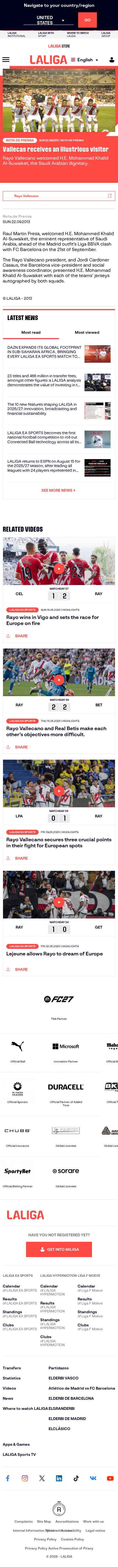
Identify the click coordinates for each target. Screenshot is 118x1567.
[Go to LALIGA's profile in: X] (42, 1479)
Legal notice (95, 1530)
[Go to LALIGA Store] (59, 46)
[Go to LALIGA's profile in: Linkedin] (59, 1479)
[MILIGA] (110, 59)
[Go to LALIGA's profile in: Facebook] (8, 1479)
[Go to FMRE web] (59, 1509)
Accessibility (71, 1530)
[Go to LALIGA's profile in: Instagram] (25, 1479)
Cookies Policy (72, 1539)
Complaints (24, 1521)
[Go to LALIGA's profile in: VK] (93, 1479)
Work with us (93, 1521)
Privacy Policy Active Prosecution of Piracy (59, 1548)
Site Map (44, 1521)
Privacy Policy (45, 1539)
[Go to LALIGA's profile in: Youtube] (110, 1479)
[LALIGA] (48, 59)
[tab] (31, 332)
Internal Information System (35, 1530)
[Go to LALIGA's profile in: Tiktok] (76, 1479)
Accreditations (67, 1521)
